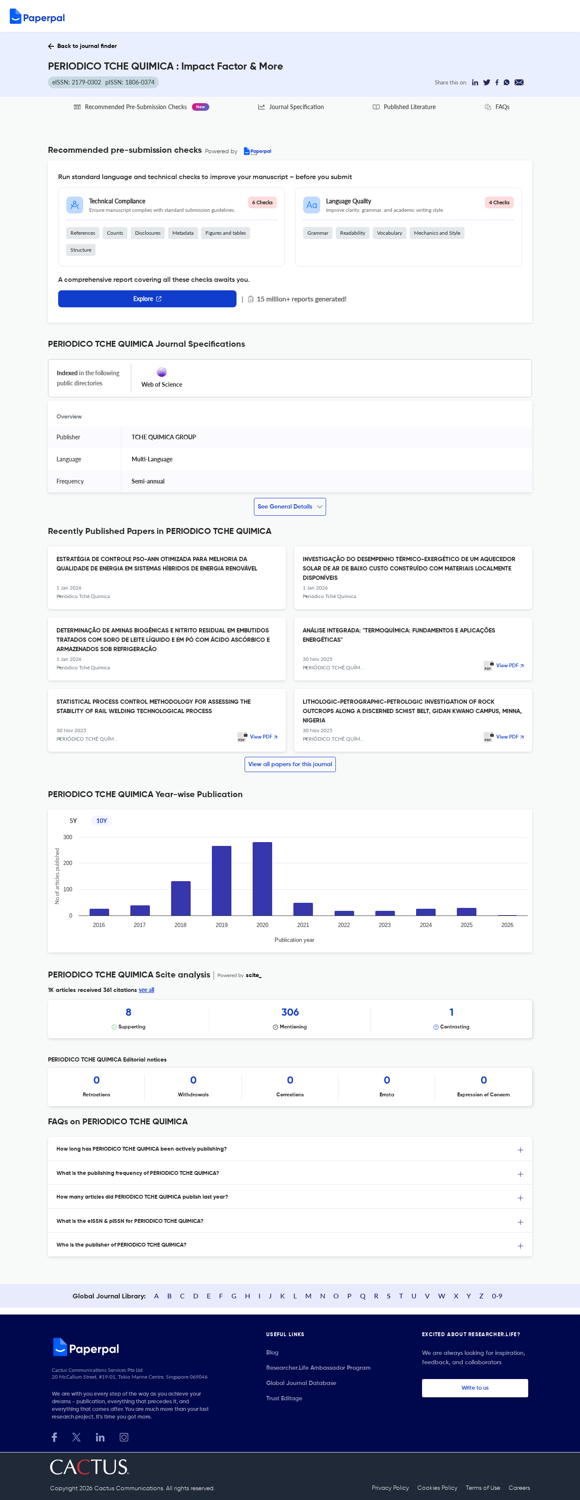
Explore (143, 298)
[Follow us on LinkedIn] (100, 1436)
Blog (272, 1353)
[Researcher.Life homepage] (133, 1346)
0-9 (497, 1296)
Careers (519, 1488)
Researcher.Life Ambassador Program (318, 1368)
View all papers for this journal (290, 764)
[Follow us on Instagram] (124, 1436)
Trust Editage (284, 1399)
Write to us (475, 1388)
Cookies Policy (437, 1488)
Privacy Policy (390, 1488)
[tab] (290, 1149)
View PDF (507, 666)
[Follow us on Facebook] (54, 1436)
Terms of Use (483, 1488)
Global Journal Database (301, 1383)
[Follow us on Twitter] (76, 1436)
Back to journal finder (87, 46)
